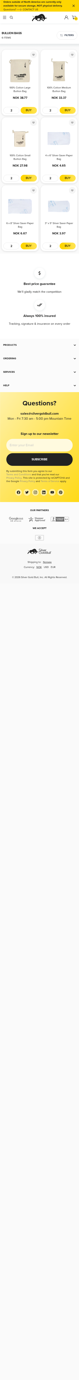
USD (46, 567)
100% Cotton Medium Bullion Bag (59, 89)
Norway (47, 562)
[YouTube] (52, 492)
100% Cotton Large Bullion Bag (20, 89)
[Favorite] (33, 54)
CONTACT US (30, 9)
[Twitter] (27, 492)
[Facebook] (18, 492)
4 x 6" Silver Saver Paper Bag (59, 157)
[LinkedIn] (43, 492)
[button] (39, 345)
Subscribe (39, 459)
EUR (53, 567)
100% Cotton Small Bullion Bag (20, 157)
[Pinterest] (60, 492)
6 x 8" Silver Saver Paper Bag (20, 225)
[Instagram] (35, 492)
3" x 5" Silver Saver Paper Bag (59, 225)
